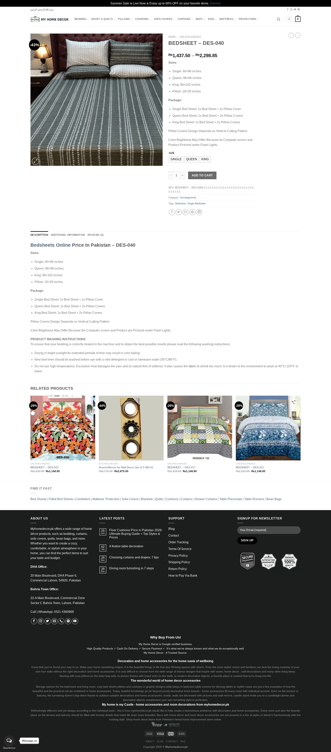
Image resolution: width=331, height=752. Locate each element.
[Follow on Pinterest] (298, 9)
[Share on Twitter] (178, 212)
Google (166, 644)
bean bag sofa (107, 675)
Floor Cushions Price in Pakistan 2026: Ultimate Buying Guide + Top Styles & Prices (135, 533)
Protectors (247, 19)
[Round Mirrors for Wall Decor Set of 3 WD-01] (131, 428)
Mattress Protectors (106, 499)
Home (172, 36)
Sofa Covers (163, 19)
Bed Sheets (38, 499)
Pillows (124, 19)
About (150, 741)
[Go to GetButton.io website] (9, 748)
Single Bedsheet (196, 203)
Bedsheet (180, 203)
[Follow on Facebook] (288, 9)
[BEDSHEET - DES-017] (199, 428)
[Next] (300, 437)
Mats (199, 19)
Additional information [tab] (68, 235)
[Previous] (31, 437)
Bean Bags (274, 499)
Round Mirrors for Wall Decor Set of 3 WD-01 (126, 467)
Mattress (227, 19)
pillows (85, 675)
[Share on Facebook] (172, 212)
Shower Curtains (205, 499)
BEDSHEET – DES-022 (44, 467)
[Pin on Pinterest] (192, 212)
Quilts (159, 499)
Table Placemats (230, 499)
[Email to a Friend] (185, 212)
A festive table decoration (126, 546)
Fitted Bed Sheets (61, 499)
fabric (192, 366)
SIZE (172, 153)
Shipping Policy (179, 562)
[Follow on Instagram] (291, 9)
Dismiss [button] (215, 3)
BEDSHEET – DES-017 (181, 467)
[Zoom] (35, 161)
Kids (211, 19)
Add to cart (202, 175)
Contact (173, 535)
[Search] (278, 19)
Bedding (80, 19)
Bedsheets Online (50, 245)
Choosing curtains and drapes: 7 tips (134, 557)
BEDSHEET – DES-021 (250, 467)
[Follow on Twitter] (295, 9)
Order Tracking (178, 542)
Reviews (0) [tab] (95, 235)
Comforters (82, 499)
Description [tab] (39, 235)
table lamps (173, 686)
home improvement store (198, 719)
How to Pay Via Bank (182, 575)
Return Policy (177, 568)
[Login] (289, 19)
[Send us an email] (54, 621)
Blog (171, 528)
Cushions (141, 19)
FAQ (182, 741)
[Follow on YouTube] (75, 621)
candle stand (241, 695)
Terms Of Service (180, 549)
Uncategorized (190, 36)
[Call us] (61, 621)
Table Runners (254, 499)
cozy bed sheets (107, 686)
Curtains (184, 19)
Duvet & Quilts (102, 19)
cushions (137, 686)
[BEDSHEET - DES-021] (268, 428)
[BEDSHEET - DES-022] (62, 428)
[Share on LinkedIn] (199, 212)
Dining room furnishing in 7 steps (131, 568)
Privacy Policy (178, 555)
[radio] (176, 159)
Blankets (147, 499)
